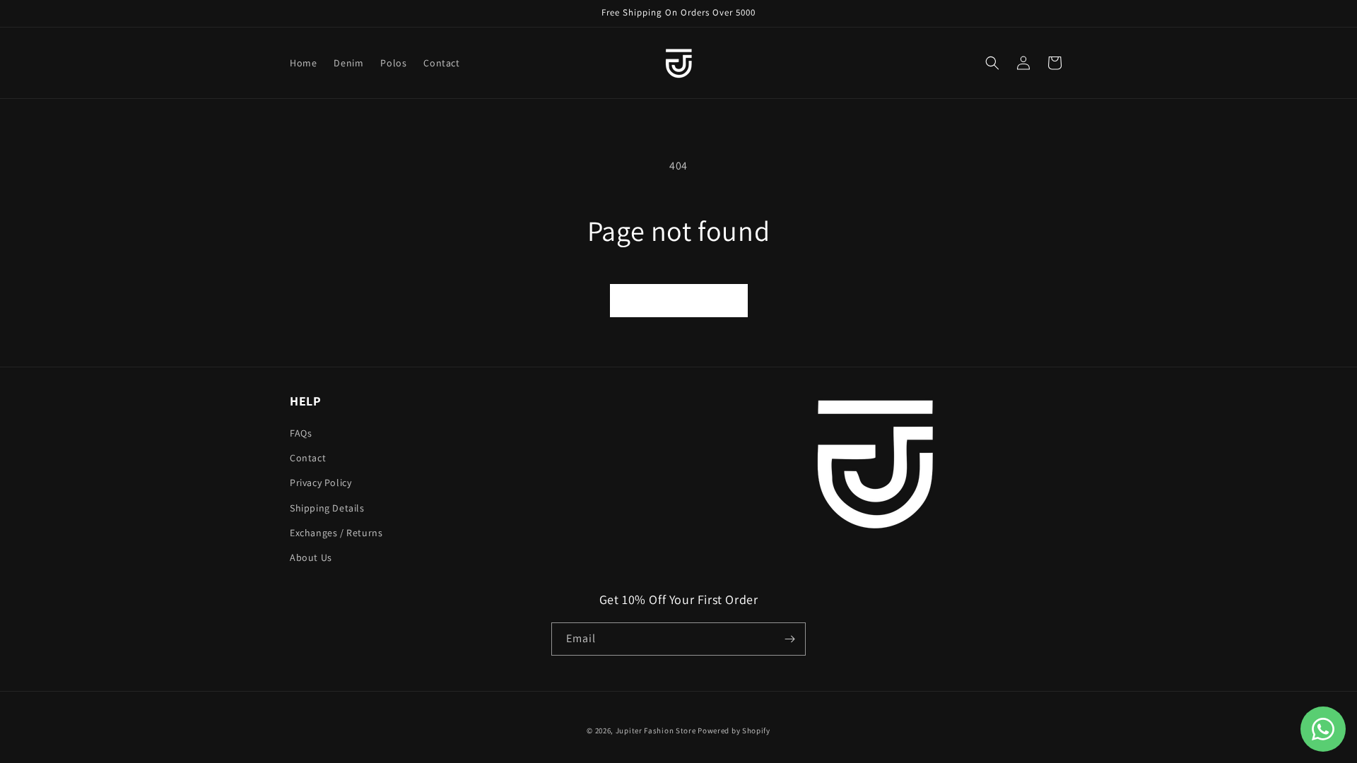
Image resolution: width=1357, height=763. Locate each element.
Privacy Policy (320, 482)
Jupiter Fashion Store (656, 730)
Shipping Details (327, 508)
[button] (992, 62)
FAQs (301, 433)
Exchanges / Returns (336, 532)
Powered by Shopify (734, 730)
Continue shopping (679, 300)
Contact (308, 457)
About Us (311, 557)
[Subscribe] (789, 639)
